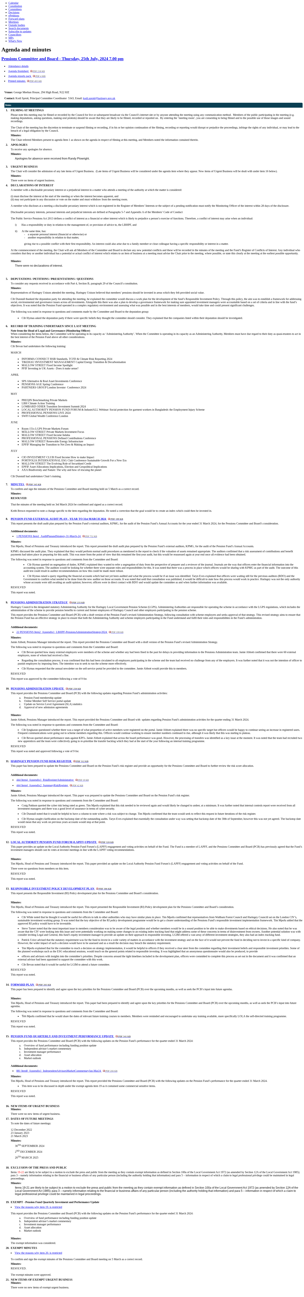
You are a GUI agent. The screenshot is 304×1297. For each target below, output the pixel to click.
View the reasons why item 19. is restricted (38, 1207)
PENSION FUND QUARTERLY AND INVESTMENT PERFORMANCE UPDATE (71, 1036)
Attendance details (18, 66)
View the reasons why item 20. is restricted (38, 1252)
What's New (15, 40)
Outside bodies (16, 25)
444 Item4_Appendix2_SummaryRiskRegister (49, 785)
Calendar (13, 2)
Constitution (15, 6)
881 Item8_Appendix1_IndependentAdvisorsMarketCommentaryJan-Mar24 (66, 1070)
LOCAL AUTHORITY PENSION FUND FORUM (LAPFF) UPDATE (62, 842)
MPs (11, 37)
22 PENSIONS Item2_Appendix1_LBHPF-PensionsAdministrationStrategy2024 (69, 632)
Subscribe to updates (19, 31)
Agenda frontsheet (26, 71)
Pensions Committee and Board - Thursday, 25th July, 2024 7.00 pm (62, 58)
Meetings (13, 21)
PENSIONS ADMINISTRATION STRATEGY (47, 602)
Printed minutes (25, 80)
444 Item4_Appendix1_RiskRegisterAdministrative (52, 779)
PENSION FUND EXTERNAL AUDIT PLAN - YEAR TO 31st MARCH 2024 (67, 518)
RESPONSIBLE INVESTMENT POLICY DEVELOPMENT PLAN (61, 888)
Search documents (18, 28)
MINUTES (26, 484)
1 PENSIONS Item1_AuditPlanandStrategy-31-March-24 (56, 536)
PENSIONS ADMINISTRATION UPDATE (46, 688)
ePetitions (13, 15)
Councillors (14, 34)
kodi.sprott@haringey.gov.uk (99, 98)
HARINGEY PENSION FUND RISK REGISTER (49, 761)
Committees (15, 9)
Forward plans (16, 18)
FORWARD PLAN (31, 984)
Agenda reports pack (27, 76)
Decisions (13, 12)
